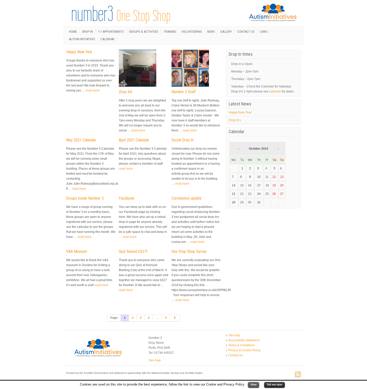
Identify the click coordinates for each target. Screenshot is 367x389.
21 (233, 194)
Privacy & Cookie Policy (244, 350)
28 (233, 202)
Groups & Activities (143, 31)
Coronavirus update (186, 198)
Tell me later (274, 384)
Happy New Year (79, 51)
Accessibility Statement (243, 340)
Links (264, 31)
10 (259, 177)
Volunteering (192, 31)
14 (233, 185)
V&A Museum (76, 251)
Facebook (126, 198)
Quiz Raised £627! (133, 251)
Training (170, 31)
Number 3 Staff (184, 91)
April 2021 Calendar (134, 140)
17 (259, 185)
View (253, 384)
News (211, 31)
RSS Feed (298, 374)
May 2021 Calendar (81, 140)
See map (155, 360)
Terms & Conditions (241, 345)
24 (259, 194)
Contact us (246, 31)
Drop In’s (125, 91)
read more (93, 90)
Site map (234, 335)
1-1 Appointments (111, 31)
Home (73, 31)
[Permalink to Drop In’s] (139, 69)
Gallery (226, 31)
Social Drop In (182, 140)
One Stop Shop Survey (189, 251)
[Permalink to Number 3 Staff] (191, 69)
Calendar (107, 39)
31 (259, 202)
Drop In (87, 31)
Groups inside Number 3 (85, 198)
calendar (275, 91)
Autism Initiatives (82, 39)
